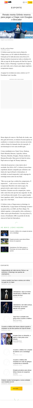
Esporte (16, 8)
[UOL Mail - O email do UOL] (24, 2)
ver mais (15, 388)
